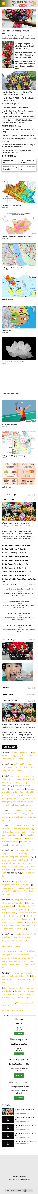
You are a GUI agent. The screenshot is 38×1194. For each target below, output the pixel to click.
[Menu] (3, 3)
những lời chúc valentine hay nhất (16, 954)
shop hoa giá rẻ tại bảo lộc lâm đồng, (19, 951)
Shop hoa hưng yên (23, 805)
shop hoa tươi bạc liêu (24, 850)
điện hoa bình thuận (22, 764)
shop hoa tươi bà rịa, (11, 958)
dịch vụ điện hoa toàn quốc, (15, 832)
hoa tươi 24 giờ (24, 997)
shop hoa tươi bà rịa (17, 802)
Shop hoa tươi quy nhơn (13, 903)
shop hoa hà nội (10, 767)
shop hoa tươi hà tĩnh (24, 900)
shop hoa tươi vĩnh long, (12, 866)
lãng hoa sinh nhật (22, 752)
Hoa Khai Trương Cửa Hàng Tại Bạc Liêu (25, 1126)
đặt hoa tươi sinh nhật (17, 940)
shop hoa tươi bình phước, (13, 860)
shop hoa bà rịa (15, 845)
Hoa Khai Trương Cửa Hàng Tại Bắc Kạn (25, 1134)
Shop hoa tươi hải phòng (12, 759)
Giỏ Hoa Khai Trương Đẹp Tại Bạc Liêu (25, 1110)
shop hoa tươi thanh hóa (13, 922)
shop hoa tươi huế (26, 906)
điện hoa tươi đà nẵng (23, 829)
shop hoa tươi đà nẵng (12, 770)
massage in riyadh (8, 1003)
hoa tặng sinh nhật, (16, 838)
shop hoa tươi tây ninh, (24, 991)
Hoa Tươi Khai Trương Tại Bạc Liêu (25, 1141)
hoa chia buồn (19, 813)
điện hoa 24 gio (16, 916)
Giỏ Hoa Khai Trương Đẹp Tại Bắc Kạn (25, 1118)
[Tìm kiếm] (34, 3)
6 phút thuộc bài (19, 817)
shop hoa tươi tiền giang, (13, 888)
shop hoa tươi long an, (12, 994)
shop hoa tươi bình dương (17, 884)
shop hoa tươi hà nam (25, 925)
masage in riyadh (8, 1006)
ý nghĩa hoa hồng (16, 789)
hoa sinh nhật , (21, 869)
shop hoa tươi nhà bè (24, 776)
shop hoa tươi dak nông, (20, 919)
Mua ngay (19, 1033)
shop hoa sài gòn (26, 767)
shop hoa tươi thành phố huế (14, 779)
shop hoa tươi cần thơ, (13, 988)
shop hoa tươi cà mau (22, 863)
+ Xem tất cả (31, 495)
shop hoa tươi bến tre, (12, 853)
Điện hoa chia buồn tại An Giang (13, 1010)
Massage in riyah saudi (24, 1003)
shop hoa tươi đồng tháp (21, 857)
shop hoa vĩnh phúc (10, 946)
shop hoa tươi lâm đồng (14, 929)
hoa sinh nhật (21, 810)
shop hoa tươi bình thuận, (18, 976)
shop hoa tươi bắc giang (13, 909)
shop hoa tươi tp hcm (18, 961)
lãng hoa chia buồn (25, 755)
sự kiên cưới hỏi (18, 891)
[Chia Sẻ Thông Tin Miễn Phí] (19, 3)
